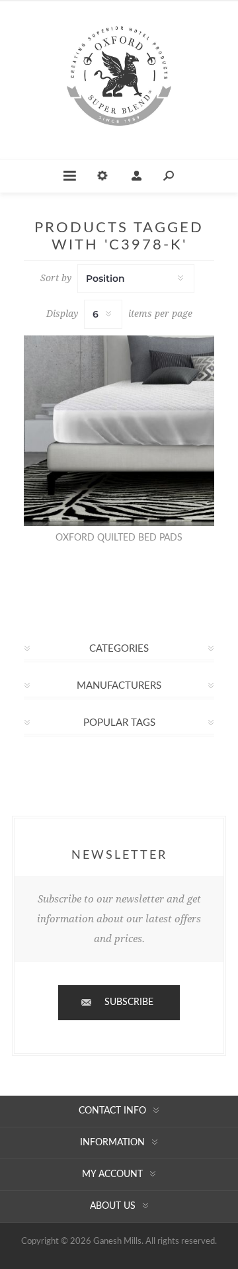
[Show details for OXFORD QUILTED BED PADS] (119, 430)
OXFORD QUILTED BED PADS (119, 538)
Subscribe (128, 1002)
